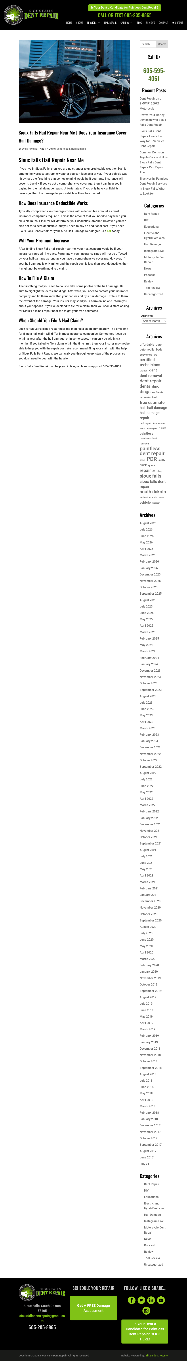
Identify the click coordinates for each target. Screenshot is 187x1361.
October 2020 (148, 914)
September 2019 (151, 991)
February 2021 (149, 888)
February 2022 (149, 811)
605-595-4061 (154, 74)
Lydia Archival (30, 148)
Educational (151, 226)
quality (162, 460)
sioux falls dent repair (153, 484)
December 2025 (150, 574)
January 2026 (149, 568)
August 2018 (148, 1074)
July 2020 (146, 933)
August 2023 (148, 696)
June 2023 (147, 709)
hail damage (157, 407)
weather (156, 503)
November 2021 (150, 830)
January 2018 (149, 1119)
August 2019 (148, 997)
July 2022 (146, 779)
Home (69, 22)
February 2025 (149, 638)
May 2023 (146, 715)
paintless (146, 433)
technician (145, 497)
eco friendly (157, 392)
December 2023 (150, 670)
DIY (146, 220)
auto (159, 344)
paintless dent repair (152, 451)
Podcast (149, 275)
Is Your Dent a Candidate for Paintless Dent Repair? (124, 7)
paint (162, 428)
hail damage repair (150, 415)
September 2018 (151, 1068)
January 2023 (149, 741)
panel (142, 460)
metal (142, 428)
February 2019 (149, 1035)
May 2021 (146, 869)
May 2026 (146, 542)
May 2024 (146, 645)
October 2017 (148, 1138)
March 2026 (147, 555)
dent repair (150, 380)
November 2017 (150, 1132)
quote (151, 465)
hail (143, 408)
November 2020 (150, 907)
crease (144, 370)
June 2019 (147, 1010)
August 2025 (148, 600)
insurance (159, 423)
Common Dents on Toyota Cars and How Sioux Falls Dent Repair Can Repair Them (154, 162)
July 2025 (146, 606)
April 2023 (146, 722)
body (159, 349)
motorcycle (152, 428)
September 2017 (151, 1144)
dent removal (151, 375)
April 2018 (146, 1100)
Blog (139, 22)
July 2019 (146, 1003)
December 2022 (150, 747)
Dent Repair (63, 148)
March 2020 (147, 959)
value (161, 497)
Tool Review (152, 288)
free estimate (152, 402)
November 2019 (150, 978)
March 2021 (147, 882)
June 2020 (147, 939)
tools (154, 497)
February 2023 (149, 734)
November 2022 (150, 754)
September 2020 (151, 920)
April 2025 (146, 625)
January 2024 (149, 664)
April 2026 (146, 549)
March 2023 (147, 728)
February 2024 (149, 658)
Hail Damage (78, 148)
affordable (147, 344)
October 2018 (148, 1061)
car (156, 354)
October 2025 (148, 587)
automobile (147, 349)
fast (154, 397)
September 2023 (151, 690)
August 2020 (148, 927)
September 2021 (151, 843)
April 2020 (146, 952)
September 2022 (151, 766)
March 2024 (147, 651)
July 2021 (146, 856)
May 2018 (146, 1093)
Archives (147, 316)
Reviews (150, 22)
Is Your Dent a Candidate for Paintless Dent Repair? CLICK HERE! (145, 1331)
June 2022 (147, 786)
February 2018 (149, 1112)
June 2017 (147, 1157)
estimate (145, 397)
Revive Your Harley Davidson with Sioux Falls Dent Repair (153, 119)
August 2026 (148, 523)
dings (145, 391)
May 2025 (146, 619)
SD (153, 471)
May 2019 (146, 1016)
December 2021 (150, 824)
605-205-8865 (42, 1327)
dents (145, 386)
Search (162, 44)
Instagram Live (154, 251)
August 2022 (148, 773)
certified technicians (150, 362)
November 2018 (150, 1055)
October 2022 (148, 760)
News (147, 268)
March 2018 (147, 1106)
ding (155, 386)
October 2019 (148, 984)
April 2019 (146, 1023)
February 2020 (149, 965)
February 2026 (149, 561)
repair (145, 470)
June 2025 (147, 613)
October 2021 (148, 837)
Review (149, 281)
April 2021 (146, 875)
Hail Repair (110, 22)
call (109, 231)
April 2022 (146, 798)
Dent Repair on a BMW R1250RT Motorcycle (150, 103)
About (79, 22)
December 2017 (150, 1125)
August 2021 (148, 850)
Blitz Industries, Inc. (157, 1355)
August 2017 (148, 1151)
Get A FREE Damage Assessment (93, 1308)
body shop (146, 354)
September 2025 (151, 593)
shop (159, 471)
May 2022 (146, 792)
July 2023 (146, 702)
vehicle (145, 503)
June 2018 (147, 1087)
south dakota (153, 491)
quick (143, 465)
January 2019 (149, 1042)
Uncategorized (153, 294)
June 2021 (147, 863)
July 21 (144, 1164)
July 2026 (146, 529)
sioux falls (150, 476)
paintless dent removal (148, 441)
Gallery (125, 22)
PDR (152, 459)
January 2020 (149, 971)
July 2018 (146, 1080)
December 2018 (150, 1048)
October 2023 (148, 683)
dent (153, 370)
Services (92, 22)
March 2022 (147, 805)
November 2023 (150, 677)
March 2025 (147, 632)
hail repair (146, 423)
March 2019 (147, 1029)
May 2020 (146, 946)
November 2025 (150, 581)
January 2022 (149, 818)
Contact (163, 22)
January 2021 (149, 895)
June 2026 (147, 536)
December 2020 (150, 901)
